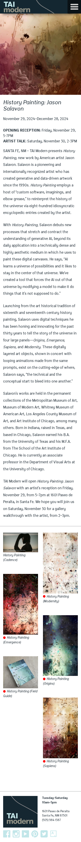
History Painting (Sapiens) (56, 764)
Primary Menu (74, 7)
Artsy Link (53, 833)
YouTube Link (25, 833)
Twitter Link (44, 833)
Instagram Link (16, 833)
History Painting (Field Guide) (20, 694)
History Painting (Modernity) (56, 599)
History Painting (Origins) (56, 681)
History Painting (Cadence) (14, 558)
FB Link (6, 833)
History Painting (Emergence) (16, 640)
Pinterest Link (34, 833)
